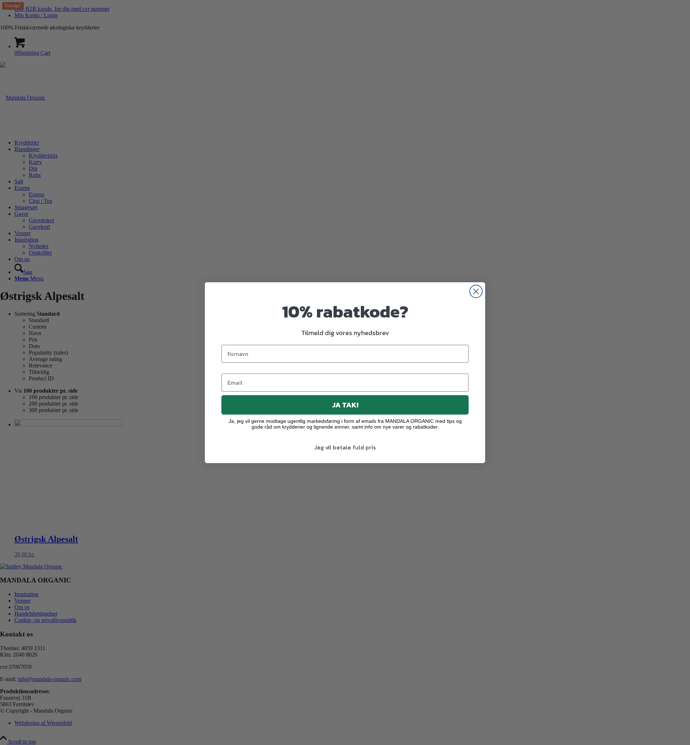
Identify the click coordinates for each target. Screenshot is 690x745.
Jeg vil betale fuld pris (345, 447)
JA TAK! (345, 404)
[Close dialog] (476, 291)
